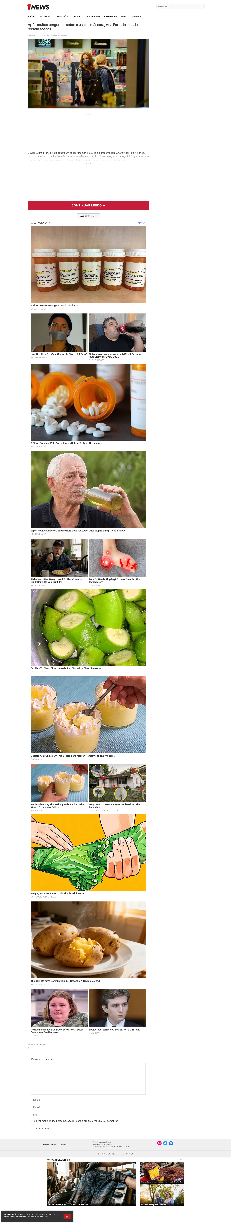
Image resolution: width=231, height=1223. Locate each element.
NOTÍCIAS (31, 16)
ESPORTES (77, 16)
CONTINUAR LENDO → (88, 205)
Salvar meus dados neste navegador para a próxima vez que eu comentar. (76, 1120)
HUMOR (124, 16)
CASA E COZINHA (93, 16)
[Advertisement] (88, 132)
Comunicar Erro (87, 216)
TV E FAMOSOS (46, 16)
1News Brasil (62, 35)
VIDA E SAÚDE (62, 16)
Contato (46, 1144)
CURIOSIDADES (110, 16)
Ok (67, 1217)
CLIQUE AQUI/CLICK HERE (120, 1147)
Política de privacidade (59, 1144)
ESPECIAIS (136, 16)
